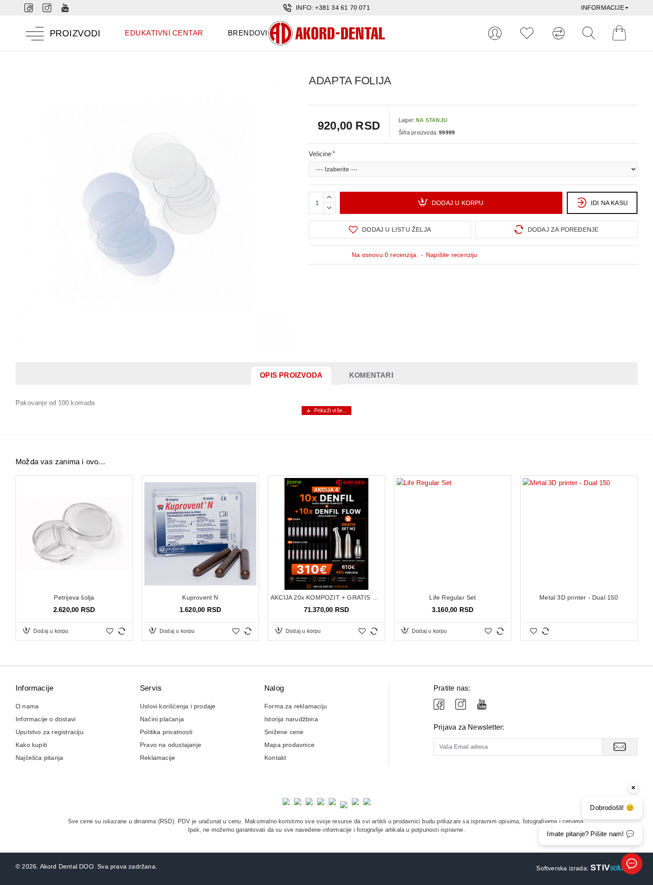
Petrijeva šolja (74, 597)
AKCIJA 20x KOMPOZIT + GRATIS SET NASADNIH (326, 597)
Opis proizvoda (291, 375)
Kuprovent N (200, 597)
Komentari (371, 375)
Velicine (320, 154)
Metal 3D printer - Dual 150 (578, 597)
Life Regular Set (452, 597)
